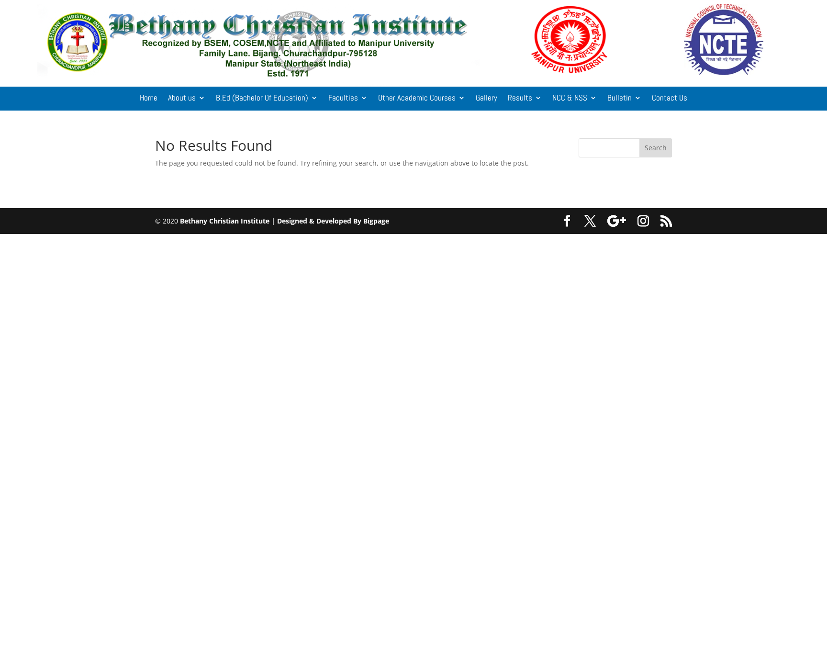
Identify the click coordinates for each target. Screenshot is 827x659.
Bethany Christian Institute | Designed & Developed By (271, 220)
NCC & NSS (569, 98)
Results (520, 98)
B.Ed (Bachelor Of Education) (262, 98)
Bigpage (376, 220)
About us (182, 98)
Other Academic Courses (417, 98)
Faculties (343, 98)
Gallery (486, 98)
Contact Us (669, 98)
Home (148, 98)
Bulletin (619, 98)
